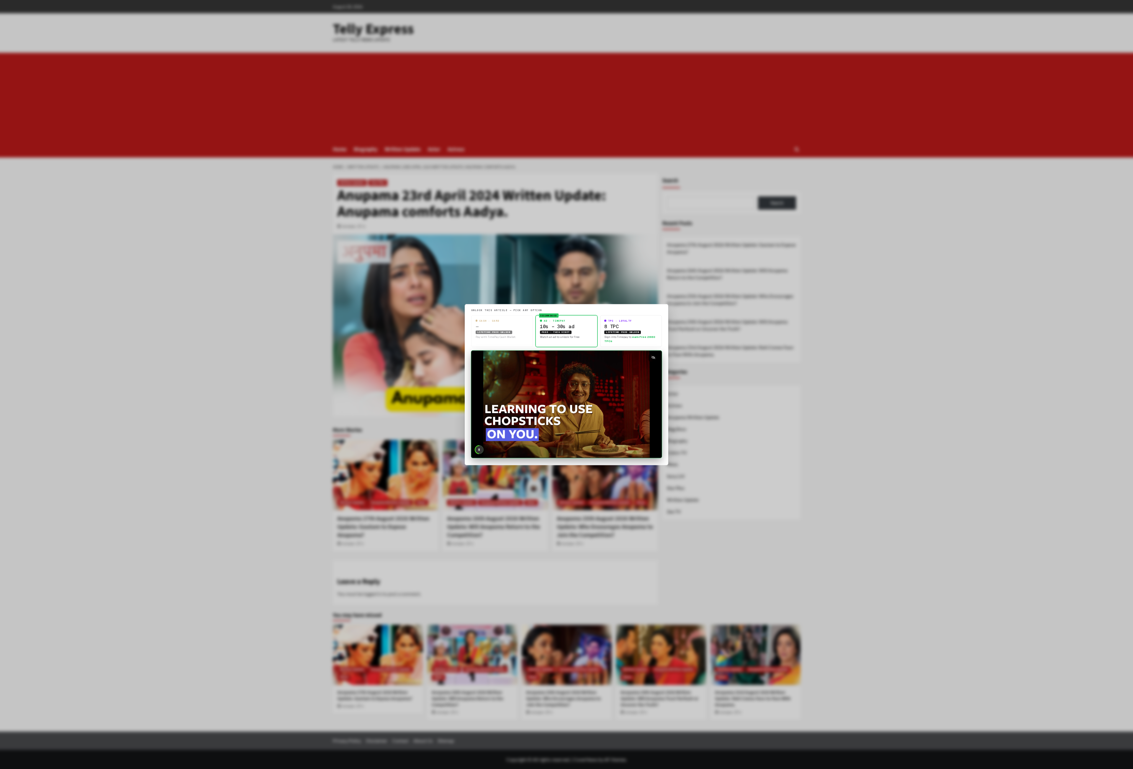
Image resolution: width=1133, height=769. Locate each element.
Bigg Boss (676, 429)
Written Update (402, 149)
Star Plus (378, 182)
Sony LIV (676, 476)
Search (670, 180)
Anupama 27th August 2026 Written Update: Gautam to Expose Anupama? (731, 248)
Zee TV (674, 511)
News (672, 464)
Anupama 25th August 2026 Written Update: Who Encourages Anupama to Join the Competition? (730, 299)
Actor (434, 149)
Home (339, 149)
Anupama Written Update (693, 417)
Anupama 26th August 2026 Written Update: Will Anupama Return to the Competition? (727, 274)
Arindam (349, 226)
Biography (365, 149)
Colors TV (677, 452)
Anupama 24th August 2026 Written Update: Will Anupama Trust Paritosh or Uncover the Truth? (727, 325)
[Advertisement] (566, 97)
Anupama (421, 628)
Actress (456, 149)
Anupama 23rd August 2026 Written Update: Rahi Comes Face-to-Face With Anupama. (730, 351)
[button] (796, 149)
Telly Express (373, 29)
